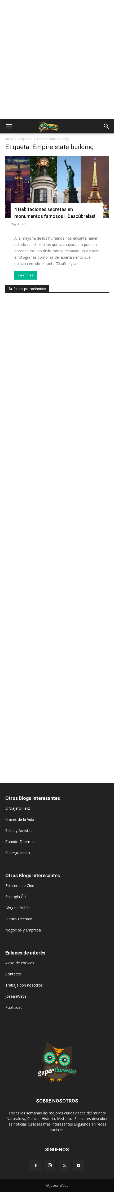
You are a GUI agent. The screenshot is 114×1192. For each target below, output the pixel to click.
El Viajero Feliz (17, 808)
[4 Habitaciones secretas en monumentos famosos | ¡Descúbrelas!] (57, 187)
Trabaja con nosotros (24, 985)
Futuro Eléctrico (18, 918)
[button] (9, 126)
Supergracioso (17, 852)
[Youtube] (78, 1165)
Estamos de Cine (19, 885)
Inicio (9, 139)
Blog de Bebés (17, 907)
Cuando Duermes (20, 841)
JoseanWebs (16, 996)
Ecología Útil (16, 896)
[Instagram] (50, 1165)
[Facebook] (35, 1165)
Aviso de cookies (19, 962)
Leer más (25, 275)
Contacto (13, 973)
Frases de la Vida (19, 819)
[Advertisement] (57, 59)
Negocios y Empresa (23, 930)
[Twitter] (64, 1165)
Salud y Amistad (19, 830)
